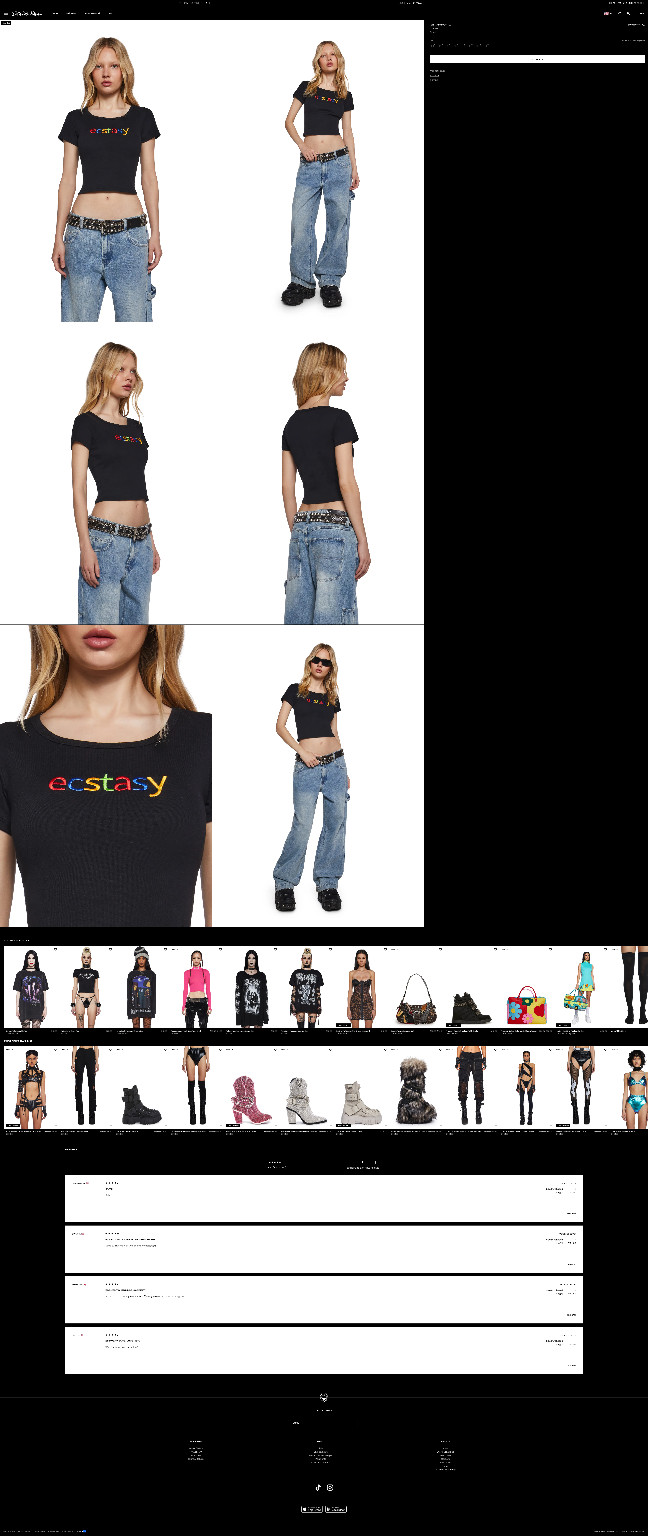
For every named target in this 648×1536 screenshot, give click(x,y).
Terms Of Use (24, 1531)
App (445, 1466)
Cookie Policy (39, 1531)
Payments (320, 1459)
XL (469, 46)
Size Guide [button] (434, 75)
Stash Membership (445, 1470)
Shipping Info (321, 1452)
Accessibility (53, 1531)
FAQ (321, 1448)
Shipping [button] (434, 80)
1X (486, 46)
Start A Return (196, 1459)
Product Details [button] (437, 71)
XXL (478, 46)
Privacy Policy (9, 1531)
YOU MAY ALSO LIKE (16, 940)
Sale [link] (110, 13)
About (445, 1448)
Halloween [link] (71, 13)
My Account (196, 1452)
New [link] (55, 13)
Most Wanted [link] (92, 13)
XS (440, 46)
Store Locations (445, 1452)
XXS (432, 46)
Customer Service (320, 1463)
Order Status (196, 1448)
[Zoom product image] (106, 171)
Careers (445, 1459)
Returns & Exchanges (320, 1455)
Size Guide (445, 1455)
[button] (192, 3)
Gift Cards (445, 1463)
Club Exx (434, 28)
